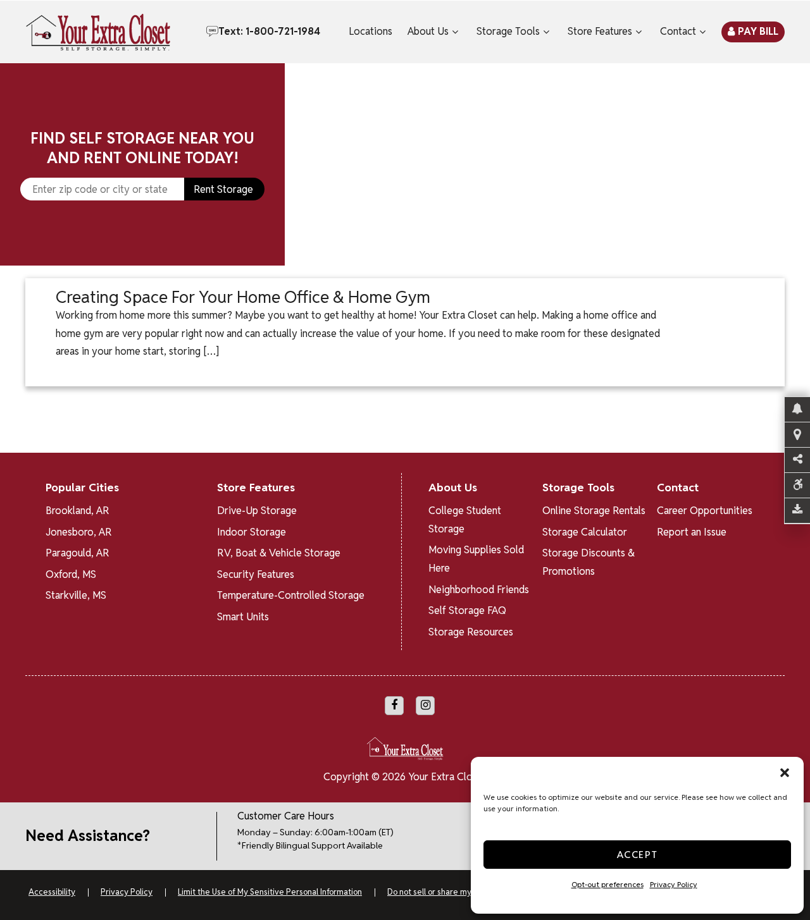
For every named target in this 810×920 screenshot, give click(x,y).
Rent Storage (223, 189)
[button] (784, 772)
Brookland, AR (77, 510)
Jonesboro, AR (79, 532)
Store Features (600, 31)
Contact (678, 31)
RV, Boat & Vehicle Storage (278, 553)
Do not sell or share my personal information (468, 891)
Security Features (255, 574)
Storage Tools (508, 31)
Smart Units (243, 616)
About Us (428, 31)
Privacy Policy (673, 884)
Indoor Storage (251, 532)
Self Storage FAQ (467, 610)
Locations (370, 31)
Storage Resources (470, 632)
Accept (637, 855)
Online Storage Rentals (593, 510)
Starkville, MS (76, 595)
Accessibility (51, 891)
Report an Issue (691, 532)
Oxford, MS (71, 574)
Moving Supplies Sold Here (476, 559)
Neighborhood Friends (478, 589)
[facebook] (394, 705)
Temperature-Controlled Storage (290, 595)
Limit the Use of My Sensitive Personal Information (270, 891)
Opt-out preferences (607, 884)
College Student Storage (464, 520)
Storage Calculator (584, 532)
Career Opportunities (704, 510)
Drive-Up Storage (257, 510)
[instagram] (425, 705)
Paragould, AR (77, 553)
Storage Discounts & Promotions (588, 562)
